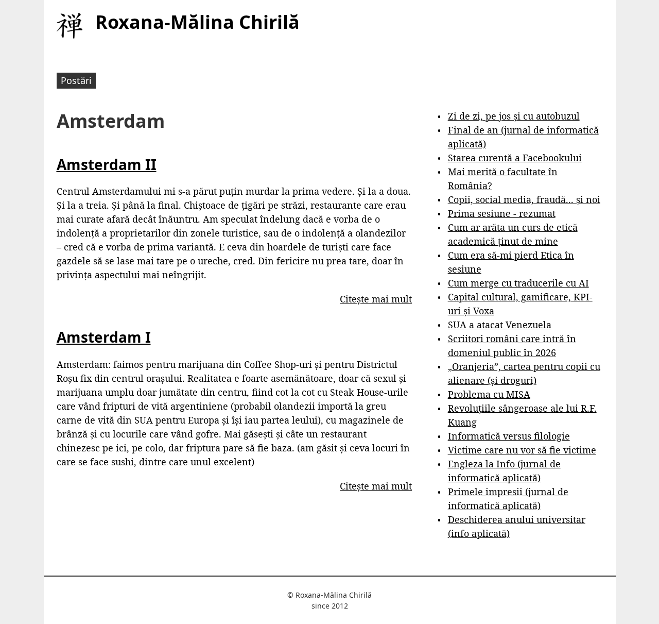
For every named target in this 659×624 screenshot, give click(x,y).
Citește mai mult (376, 299)
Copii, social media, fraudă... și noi (524, 199)
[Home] (69, 26)
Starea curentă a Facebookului (515, 157)
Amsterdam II (107, 164)
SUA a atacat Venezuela (499, 324)
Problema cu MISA (489, 394)
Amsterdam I (104, 337)
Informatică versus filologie (509, 436)
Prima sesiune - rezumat (502, 213)
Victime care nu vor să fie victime (522, 450)
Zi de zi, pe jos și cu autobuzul (514, 116)
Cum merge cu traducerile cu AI (518, 283)
